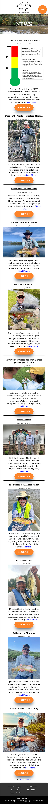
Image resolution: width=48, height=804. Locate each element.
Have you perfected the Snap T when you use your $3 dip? (24, 361)
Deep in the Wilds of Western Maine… (24, 116)
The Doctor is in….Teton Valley (24, 485)
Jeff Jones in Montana (24, 633)
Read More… (32, 102)
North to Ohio (24, 419)
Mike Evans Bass (24, 560)
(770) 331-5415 (31, 790)
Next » (28, 779)
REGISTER (24, 107)
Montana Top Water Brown (24, 222)
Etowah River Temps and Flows (24, 40)
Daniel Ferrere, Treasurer (24, 188)
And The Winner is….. (24, 284)
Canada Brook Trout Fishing (24, 708)
